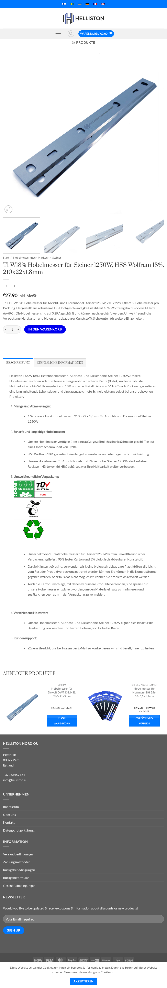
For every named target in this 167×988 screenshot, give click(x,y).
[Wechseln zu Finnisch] (64, 4)
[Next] (155, 134)
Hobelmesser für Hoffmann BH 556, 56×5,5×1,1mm (144, 692)
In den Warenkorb (45, 329)
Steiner (56, 257)
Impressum (11, 807)
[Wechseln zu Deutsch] (87, 4)
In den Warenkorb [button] (62, 720)
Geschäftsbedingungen (19, 885)
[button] (58, 33)
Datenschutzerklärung (18, 830)
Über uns (9, 814)
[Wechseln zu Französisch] (95, 4)
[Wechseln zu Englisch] (103, 4)
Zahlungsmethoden (17, 862)
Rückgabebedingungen (19, 870)
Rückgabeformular (16, 877)
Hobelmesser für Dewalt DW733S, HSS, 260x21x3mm (62, 692)
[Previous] (11, 134)
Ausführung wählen (144, 720)
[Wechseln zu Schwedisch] (72, 4)
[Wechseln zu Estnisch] (80, 4)
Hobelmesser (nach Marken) (30, 257)
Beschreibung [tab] (18, 363)
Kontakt (9, 822)
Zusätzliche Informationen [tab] (60, 363)
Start (6, 257)
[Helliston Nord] (83, 18)
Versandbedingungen (18, 854)
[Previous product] (14, 286)
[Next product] (6, 286)
